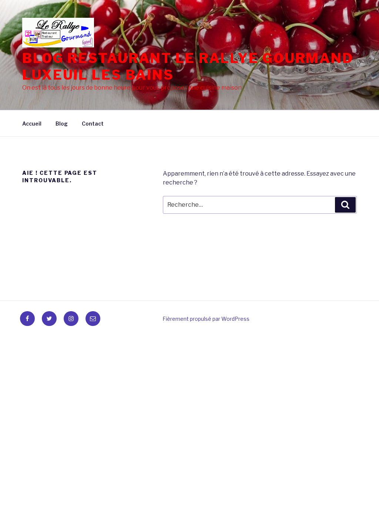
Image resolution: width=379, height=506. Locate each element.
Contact (93, 123)
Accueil (31, 123)
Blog (62, 123)
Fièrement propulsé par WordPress (205, 319)
